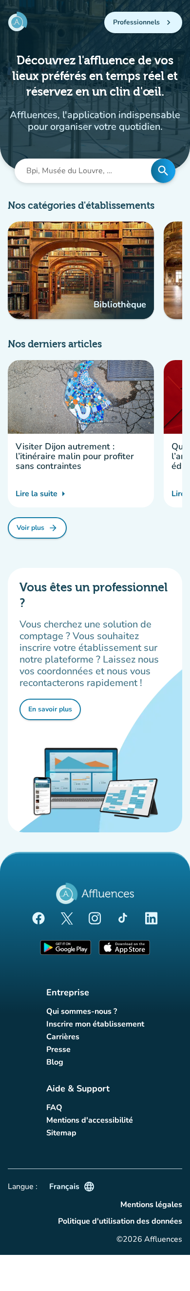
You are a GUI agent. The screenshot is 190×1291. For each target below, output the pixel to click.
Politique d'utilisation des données (120, 1221)
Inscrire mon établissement (95, 1024)
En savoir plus (54, 711)
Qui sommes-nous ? (81, 1011)
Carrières (62, 1036)
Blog (54, 1062)
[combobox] (85, 171)
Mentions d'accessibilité (89, 1120)
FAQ (54, 1107)
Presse (58, 1049)
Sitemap (61, 1133)
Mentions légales (151, 1204)
